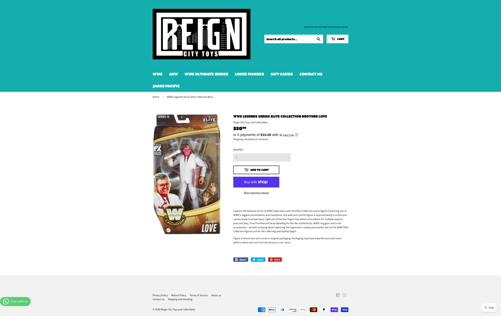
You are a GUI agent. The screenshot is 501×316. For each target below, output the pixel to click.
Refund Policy (178, 295)
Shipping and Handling (180, 299)
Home (156, 97)
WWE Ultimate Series (206, 74)
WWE (157, 74)
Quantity (238, 149)
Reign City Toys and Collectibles (178, 309)
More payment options (256, 193)
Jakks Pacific (166, 86)
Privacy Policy (160, 295)
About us (216, 295)
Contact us (310, 74)
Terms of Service (199, 295)
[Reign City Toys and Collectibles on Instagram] (344, 296)
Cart (340, 38)
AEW (173, 74)
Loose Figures (249, 74)
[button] (290, 134)
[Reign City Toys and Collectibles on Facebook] (338, 296)
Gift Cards (282, 74)
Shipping (238, 139)
